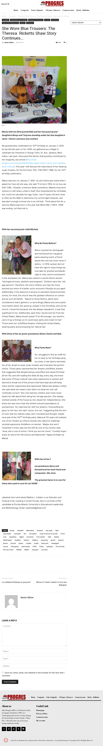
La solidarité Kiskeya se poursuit (16, 582)
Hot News (55, 20)
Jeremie (61, 540)
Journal (13, 543)
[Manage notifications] (6, 740)
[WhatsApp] (23, 48)
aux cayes (49, 530)
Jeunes (5, 543)
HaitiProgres (7, 540)
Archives (40, 530)
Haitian (56, 537)
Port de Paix (60, 546)
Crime (62, 534)
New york (44, 543)
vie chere (44, 550)
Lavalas (28, 543)
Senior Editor (9, 42)
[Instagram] (9, 729)
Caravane (17, 534)
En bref (47, 20)
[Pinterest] (17, 48)
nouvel (5, 546)
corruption (33, 534)
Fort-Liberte (40, 537)
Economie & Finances (36, 20)
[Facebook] (4, 48)
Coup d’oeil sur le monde (19, 20)
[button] (5, 4)
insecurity (44, 540)
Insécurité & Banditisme (10, 23)
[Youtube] (23, 729)
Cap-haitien (7, 534)
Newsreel (30, 23)
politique (50, 546)
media (36, 543)
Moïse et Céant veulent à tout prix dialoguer (51, 583)
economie (30, 537)
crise (4, 537)
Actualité (12, 16)
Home (4, 16)
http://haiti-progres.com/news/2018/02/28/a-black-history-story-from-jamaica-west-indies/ (34, 163)
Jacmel (53, 540)
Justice (22, 23)
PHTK (34, 546)
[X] (10, 48)
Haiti (49, 537)
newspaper (55, 543)
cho (25, 534)
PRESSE (18, 550)
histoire (26, 540)
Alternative (30, 530)
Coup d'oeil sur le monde (49, 534)
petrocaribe (26, 546)
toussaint (35, 550)
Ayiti (56, 530)
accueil (12, 530)
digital (21, 537)
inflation (35, 540)
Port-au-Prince (8, 550)
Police (41, 546)
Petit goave (15, 546)
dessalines (12, 537)
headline (18, 540)
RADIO (26, 550)
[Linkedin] (14, 729)
